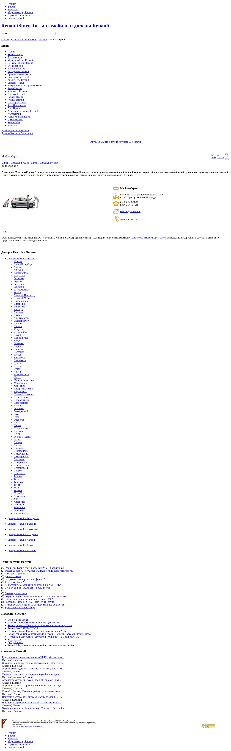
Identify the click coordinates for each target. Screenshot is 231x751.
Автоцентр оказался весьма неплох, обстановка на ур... (31, 680)
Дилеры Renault (16, 18)
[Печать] (220, 157)
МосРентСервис (10, 156)
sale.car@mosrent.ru (130, 211)
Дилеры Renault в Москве (15, 130)
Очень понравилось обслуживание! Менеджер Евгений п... (34, 708)
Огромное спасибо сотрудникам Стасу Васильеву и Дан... (33, 685)
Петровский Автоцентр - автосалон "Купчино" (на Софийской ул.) (44, 636)
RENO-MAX (14, 639)
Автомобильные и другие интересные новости (115, 141)
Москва (42, 39)
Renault (5, 39)
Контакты (13, 9)
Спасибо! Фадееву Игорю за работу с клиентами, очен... (32, 691)
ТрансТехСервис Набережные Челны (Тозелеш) (33, 622)
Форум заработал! (14, 582)
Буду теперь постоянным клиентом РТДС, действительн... (33, 657)
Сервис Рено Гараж (18, 619)
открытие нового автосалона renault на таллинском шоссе (35, 596)
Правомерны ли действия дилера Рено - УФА (29, 599)
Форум (11, 6)
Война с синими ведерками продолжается (27, 587)
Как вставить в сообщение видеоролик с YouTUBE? (33, 585)
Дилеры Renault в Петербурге (17, 133)
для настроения (13, 576)
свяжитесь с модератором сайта (149, 237)
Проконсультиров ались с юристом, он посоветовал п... (31, 702)
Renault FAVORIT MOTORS (23, 628)
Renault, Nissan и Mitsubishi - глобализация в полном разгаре (40, 625)
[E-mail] (227, 159)
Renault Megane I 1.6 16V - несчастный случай (30, 601)
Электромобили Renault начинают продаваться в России (38, 631)
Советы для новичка (16, 593)
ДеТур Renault (15, 642)
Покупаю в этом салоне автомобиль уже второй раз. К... (32, 697)
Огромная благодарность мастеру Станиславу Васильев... (33, 668)
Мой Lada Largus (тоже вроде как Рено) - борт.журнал (35, 568)
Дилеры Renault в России (23, 39)
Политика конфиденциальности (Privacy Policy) (27, 726)
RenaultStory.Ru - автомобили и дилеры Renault (55, 25)
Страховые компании (19, 15)
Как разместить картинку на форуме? (25, 579)
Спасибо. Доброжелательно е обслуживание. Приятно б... (33, 663)
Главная (12, 4)
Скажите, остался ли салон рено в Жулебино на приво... (32, 674)
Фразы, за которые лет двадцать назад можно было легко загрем (39, 570)
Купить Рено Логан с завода (20, 607)
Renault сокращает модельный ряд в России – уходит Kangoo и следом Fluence (49, 634)
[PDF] (214, 157)
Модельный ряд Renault (20, 12)
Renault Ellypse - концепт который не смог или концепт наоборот (42, 645)
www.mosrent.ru (128, 219)
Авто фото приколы (15, 573)
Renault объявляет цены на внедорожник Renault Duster (34, 604)
